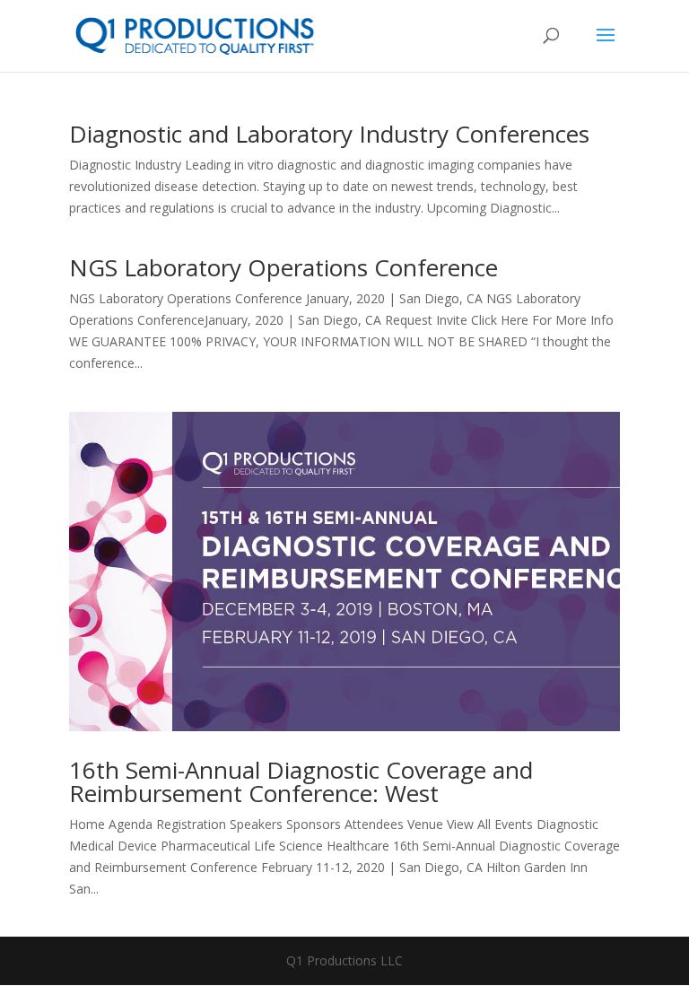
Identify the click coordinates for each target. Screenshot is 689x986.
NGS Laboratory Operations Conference (283, 267)
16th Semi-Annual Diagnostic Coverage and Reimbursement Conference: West (301, 781)
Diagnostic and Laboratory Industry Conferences (329, 134)
